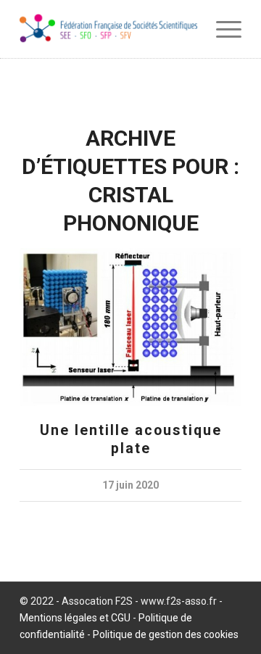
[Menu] (221, 29)
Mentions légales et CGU (75, 618)
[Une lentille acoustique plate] (130, 327)
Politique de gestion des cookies (166, 634)
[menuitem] (221, 29)
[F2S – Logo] (108, 29)
